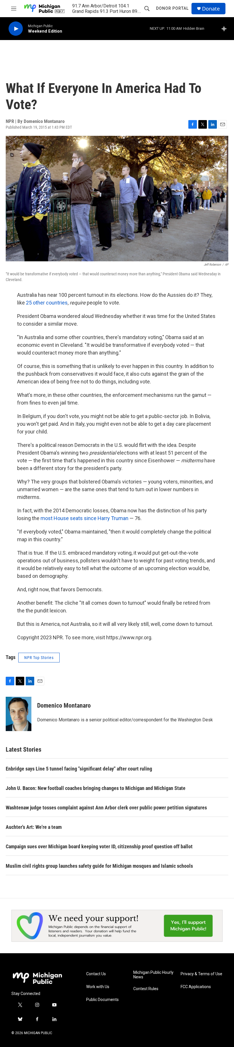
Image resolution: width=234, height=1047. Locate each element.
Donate (211, 9)
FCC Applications (196, 987)
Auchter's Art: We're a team (34, 827)
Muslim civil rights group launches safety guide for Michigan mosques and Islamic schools (99, 866)
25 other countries (47, 303)
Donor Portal (172, 8)
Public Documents (102, 1000)
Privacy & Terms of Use (201, 974)
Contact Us (96, 974)
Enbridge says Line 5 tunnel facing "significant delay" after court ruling (79, 769)
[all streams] (225, 28)
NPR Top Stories (39, 657)
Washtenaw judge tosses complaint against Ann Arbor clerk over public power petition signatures (106, 808)
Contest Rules (145, 989)
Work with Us (97, 987)
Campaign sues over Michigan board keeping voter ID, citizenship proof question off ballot (99, 846)
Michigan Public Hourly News (153, 974)
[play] (15, 28)
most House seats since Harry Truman (84, 518)
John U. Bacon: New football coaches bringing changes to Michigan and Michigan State (95, 788)
